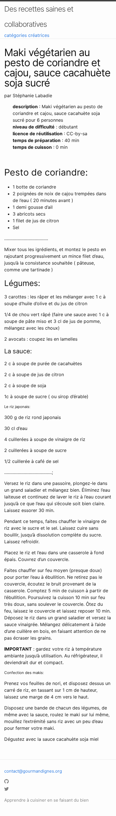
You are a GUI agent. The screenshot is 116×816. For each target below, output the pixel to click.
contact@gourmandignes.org (33, 771)
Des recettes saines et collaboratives (38, 16)
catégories (15, 35)
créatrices (38, 35)
